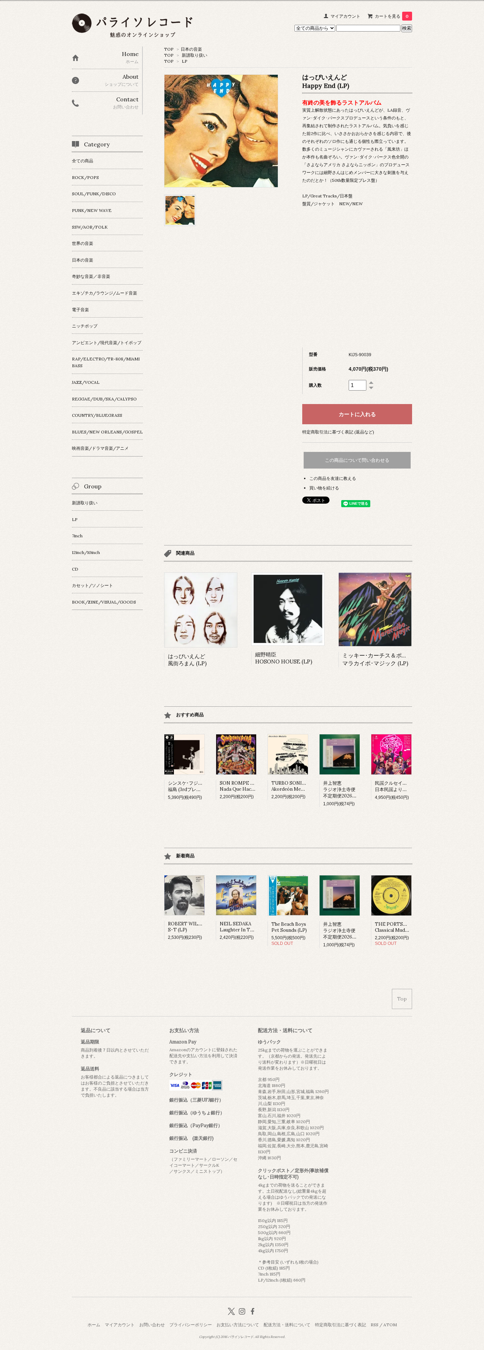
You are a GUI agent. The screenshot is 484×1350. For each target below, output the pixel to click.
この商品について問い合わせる (357, 460)
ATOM (390, 1324)
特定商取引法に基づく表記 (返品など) (338, 432)
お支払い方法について (237, 1324)
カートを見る (392, 16)
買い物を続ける (324, 488)
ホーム (94, 1324)
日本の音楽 (191, 49)
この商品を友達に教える (332, 478)
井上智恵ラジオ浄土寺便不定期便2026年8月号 (345, 789)
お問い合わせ (152, 1324)
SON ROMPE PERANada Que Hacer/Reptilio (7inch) (255, 786)
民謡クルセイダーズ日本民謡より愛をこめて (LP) (405, 786)
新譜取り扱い (194, 55)
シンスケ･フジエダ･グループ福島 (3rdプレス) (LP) (198, 786)
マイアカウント (345, 16)
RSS (374, 1324)
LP (184, 61)
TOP (169, 49)
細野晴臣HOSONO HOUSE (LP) (283, 658)
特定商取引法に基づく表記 (340, 1324)
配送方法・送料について (287, 1324)
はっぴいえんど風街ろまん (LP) (187, 660)
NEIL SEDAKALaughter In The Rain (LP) (248, 927)
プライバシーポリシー (190, 1324)
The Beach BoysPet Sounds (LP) (289, 927)
